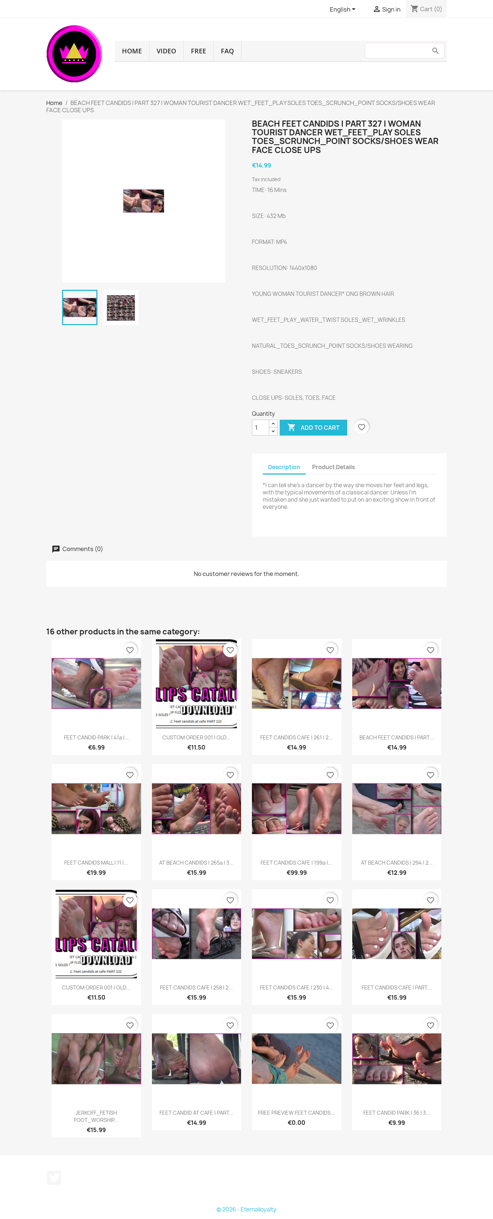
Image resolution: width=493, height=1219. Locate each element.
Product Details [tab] (333, 467)
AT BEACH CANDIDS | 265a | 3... (196, 862)
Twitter (54, 1178)
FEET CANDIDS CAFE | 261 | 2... (296, 737)
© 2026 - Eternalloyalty (246, 1209)
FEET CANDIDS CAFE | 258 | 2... (196, 987)
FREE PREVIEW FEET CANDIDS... (296, 1112)
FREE (198, 51)
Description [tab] (284, 467)
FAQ (227, 51)
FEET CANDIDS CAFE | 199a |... (296, 862)
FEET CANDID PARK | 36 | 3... (396, 1112)
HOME (132, 51)
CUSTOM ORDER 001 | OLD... (196, 737)
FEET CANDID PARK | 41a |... (96, 737)
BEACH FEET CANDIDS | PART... (396, 737)
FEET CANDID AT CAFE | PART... (197, 1112)
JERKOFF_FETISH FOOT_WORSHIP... (96, 1116)
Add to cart (313, 427)
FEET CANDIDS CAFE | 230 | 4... (296, 987)
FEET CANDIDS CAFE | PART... (397, 987)
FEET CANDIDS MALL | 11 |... (96, 862)
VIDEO (166, 51)
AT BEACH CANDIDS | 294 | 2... (397, 862)
